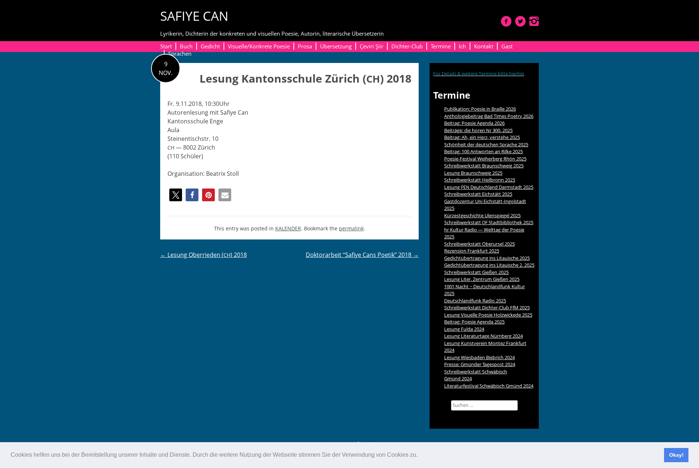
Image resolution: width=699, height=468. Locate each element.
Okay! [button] (676, 455)
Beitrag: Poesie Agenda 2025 (474, 321)
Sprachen (179, 53)
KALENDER (288, 228)
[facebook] (506, 21)
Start (166, 46)
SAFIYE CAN (194, 15)
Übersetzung (336, 46)
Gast (507, 46)
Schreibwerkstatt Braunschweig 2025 (484, 165)
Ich (462, 46)
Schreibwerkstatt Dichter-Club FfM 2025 (487, 307)
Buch (186, 46)
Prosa (305, 46)
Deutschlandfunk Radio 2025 (475, 300)
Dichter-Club (407, 46)
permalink (351, 228)
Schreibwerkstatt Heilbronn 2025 (479, 180)
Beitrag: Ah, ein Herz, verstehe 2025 (482, 137)
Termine (441, 46)
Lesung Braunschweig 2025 (473, 173)
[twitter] (520, 21)
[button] (420, 456)
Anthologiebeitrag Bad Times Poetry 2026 (488, 116)
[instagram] (534, 21)
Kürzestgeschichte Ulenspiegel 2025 (482, 215)
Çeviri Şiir (371, 46)
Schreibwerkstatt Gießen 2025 (476, 272)
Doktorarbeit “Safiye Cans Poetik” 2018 (362, 255)
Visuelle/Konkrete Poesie (259, 46)
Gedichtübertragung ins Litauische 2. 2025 (489, 265)
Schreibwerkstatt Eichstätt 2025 (478, 194)
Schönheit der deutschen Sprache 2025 (486, 144)
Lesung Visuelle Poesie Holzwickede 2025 (488, 315)
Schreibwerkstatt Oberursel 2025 (479, 244)
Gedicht (210, 46)
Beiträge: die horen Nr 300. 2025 (478, 130)
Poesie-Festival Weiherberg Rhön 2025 (485, 158)
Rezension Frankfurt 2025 (471, 250)
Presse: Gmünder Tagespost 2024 (479, 364)
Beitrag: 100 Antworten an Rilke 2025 (483, 151)
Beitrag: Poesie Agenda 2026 (474, 123)
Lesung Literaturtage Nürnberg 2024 (483, 336)
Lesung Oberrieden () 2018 (203, 255)
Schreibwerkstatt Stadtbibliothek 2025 (488, 222)
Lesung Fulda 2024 (464, 329)
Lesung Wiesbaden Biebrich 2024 (479, 357)
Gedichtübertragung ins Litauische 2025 (487, 258)
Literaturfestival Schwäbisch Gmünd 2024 (488, 385)
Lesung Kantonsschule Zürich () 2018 (305, 78)
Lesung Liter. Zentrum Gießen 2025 (482, 279)
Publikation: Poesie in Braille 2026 (480, 109)
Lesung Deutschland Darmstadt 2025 (488, 187)
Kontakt (483, 46)
